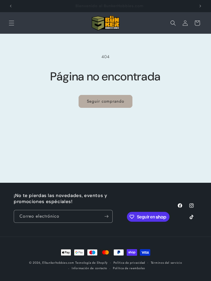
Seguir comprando (105, 101)
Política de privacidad (129, 262)
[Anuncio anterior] (11, 6)
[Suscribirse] (106, 216)
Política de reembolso (129, 268)
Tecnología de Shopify (91, 262)
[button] (11, 23)
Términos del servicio (166, 262)
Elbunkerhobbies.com (58, 262)
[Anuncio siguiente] (200, 6)
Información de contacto (89, 268)
